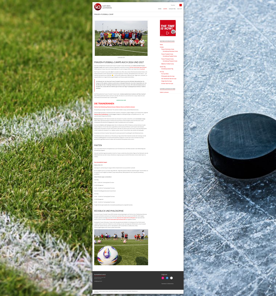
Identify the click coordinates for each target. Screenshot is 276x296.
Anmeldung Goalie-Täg (167, 69)
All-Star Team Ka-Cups (167, 83)
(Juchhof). (142, 69)
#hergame (132, 217)
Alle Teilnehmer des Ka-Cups (168, 78)
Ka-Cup (179, 8)
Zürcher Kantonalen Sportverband (137, 67)
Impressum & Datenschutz (168, 283)
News (159, 8)
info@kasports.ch (98, 281)
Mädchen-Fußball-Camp (167, 64)
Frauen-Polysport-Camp (167, 59)
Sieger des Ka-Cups (166, 81)
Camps (165, 8)
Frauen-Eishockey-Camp (167, 49)
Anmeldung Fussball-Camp (170, 56)
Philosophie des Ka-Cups (167, 76)
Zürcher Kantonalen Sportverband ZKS (115, 219)
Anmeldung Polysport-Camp (170, 61)
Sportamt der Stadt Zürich (123, 217)
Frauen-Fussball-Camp (167, 54)
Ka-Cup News (165, 74)
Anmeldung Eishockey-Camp (170, 51)
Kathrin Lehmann (164, 92)
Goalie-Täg (172, 8)
